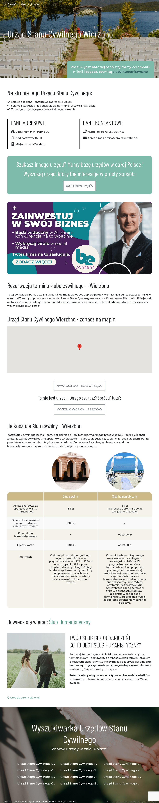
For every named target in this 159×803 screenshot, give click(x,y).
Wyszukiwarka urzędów (79, 186)
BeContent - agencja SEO (28, 801)
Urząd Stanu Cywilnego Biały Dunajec (122, 776)
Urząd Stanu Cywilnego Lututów (36, 776)
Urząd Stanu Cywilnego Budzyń (79, 783)
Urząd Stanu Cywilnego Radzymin (79, 763)
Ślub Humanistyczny (70, 621)
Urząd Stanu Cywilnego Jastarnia (79, 770)
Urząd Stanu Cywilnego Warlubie (122, 783)
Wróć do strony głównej (24, 4)
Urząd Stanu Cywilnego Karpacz (122, 770)
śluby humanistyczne (130, 72)
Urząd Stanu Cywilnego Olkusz (36, 783)
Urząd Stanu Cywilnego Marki (122, 763)
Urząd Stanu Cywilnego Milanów (79, 776)
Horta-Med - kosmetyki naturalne (59, 801)
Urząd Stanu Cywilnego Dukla (36, 763)
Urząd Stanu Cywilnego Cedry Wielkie (36, 770)
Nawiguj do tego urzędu (79, 386)
